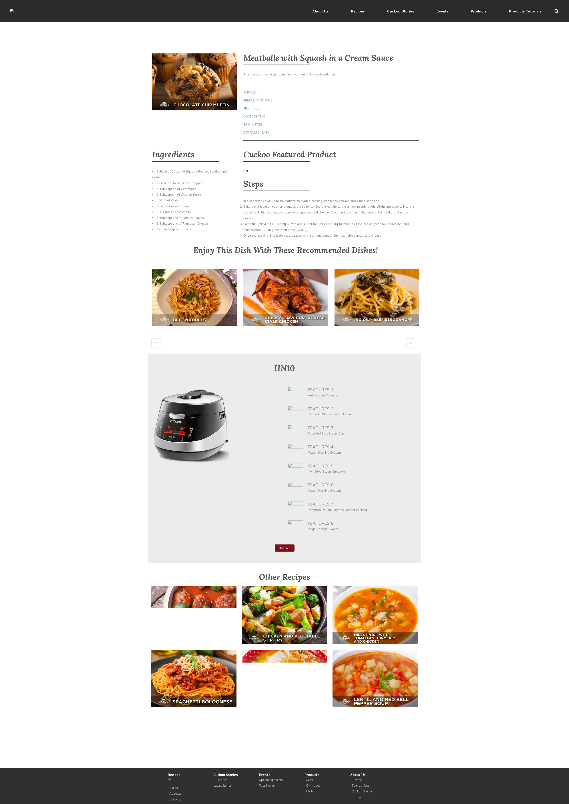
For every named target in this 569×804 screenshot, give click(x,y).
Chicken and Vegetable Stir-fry (284, 611)
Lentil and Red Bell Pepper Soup (375, 674)
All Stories (220, 780)
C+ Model (313, 786)
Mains (173, 788)
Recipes (174, 775)
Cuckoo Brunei (362, 791)
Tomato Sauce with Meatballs (194, 610)
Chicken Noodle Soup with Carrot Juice (285, 674)
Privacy (357, 780)
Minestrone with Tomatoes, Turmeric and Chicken (375, 610)
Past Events (267, 786)
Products (312, 775)
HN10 (247, 171)
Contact (357, 797)
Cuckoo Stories (225, 775)
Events (264, 775)
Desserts (175, 799)
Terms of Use (360, 786)
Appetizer (175, 794)
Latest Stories (222, 786)
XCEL (310, 780)
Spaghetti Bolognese (193, 674)
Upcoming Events (271, 780)
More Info (285, 548)
